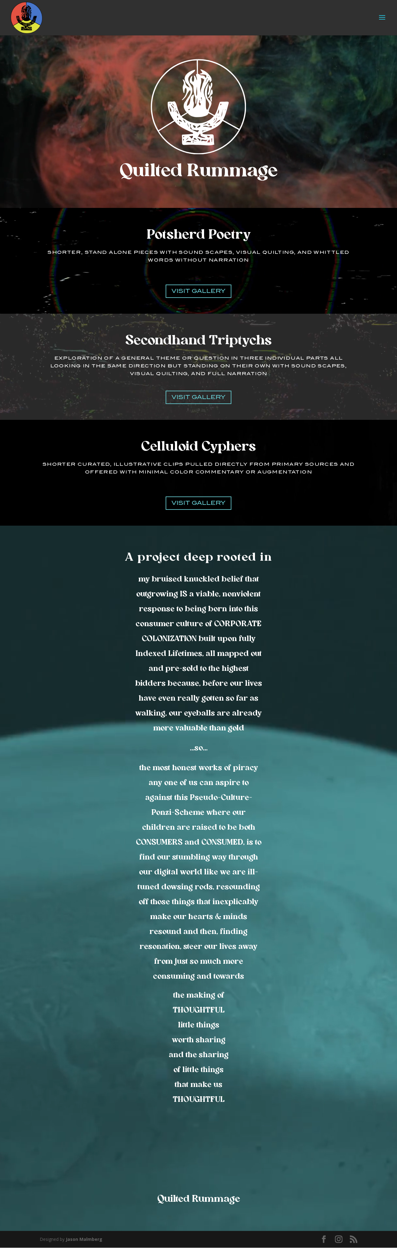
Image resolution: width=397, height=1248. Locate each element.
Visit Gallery (198, 291)
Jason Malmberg (84, 1239)
